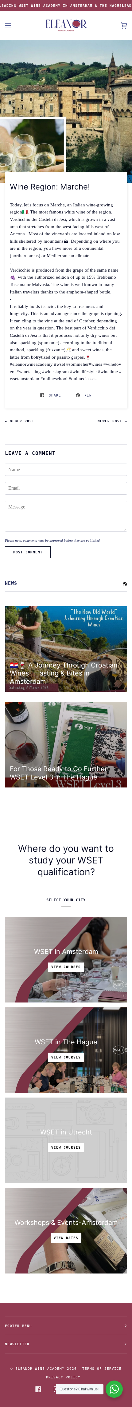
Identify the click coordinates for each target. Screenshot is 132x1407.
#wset (59, 364)
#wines (95, 364)
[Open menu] (14, 25)
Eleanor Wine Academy (39, 1368)
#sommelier (77, 364)
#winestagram (55, 371)
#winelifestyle (83, 371)
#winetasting (29, 371)
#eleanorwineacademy (31, 364)
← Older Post (19, 421)
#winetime (108, 371)
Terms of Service (102, 1368)
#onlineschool (54, 378)
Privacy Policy (63, 1377)
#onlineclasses (82, 378)
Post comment (28, 552)
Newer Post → (112, 421)
